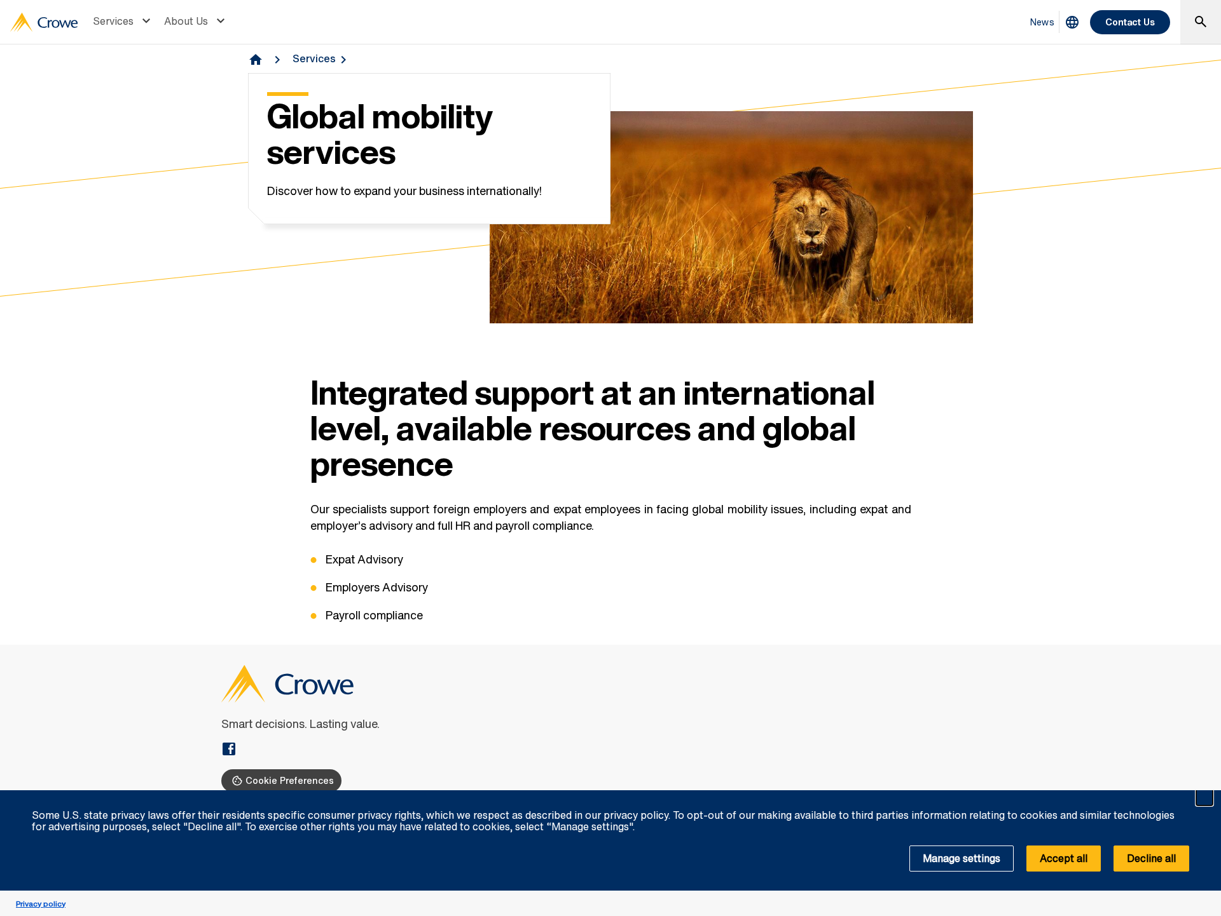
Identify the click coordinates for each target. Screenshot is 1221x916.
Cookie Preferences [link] (289, 780)
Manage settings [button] (961, 858)
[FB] (229, 750)
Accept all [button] (1063, 858)
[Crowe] (44, 22)
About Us (186, 21)
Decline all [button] (1151, 858)
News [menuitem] (1042, 22)
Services (113, 21)
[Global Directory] (1072, 22)
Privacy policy (41, 903)
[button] (1204, 797)
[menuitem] (123, 22)
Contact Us (1130, 22)
